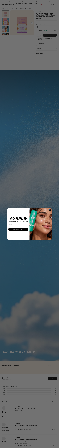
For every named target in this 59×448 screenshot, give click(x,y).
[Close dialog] (50, 210)
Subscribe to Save (18, 229)
